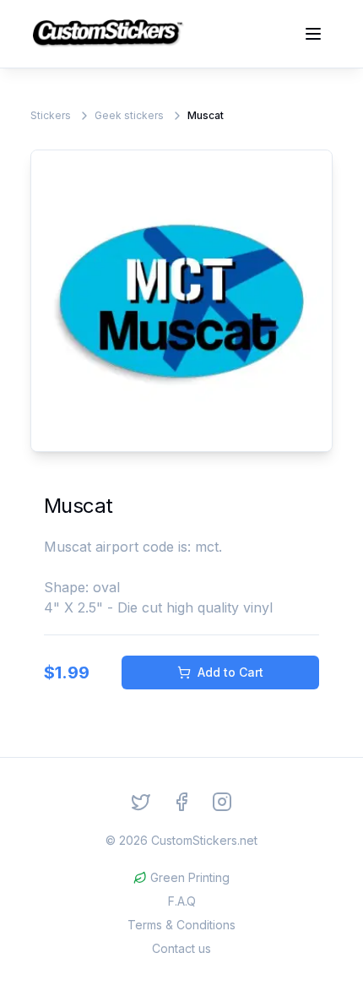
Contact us (181, 948)
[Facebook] (181, 802)
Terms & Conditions (181, 924)
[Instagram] (222, 802)
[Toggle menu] (313, 34)
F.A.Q (182, 901)
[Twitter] (141, 802)
